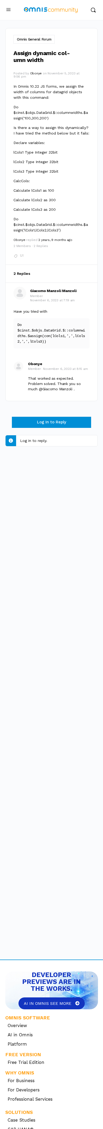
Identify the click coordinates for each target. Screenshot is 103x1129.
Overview (17, 1025)
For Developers (24, 1089)
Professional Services (30, 1099)
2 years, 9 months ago (55, 240)
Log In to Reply (51, 422)
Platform (17, 1044)
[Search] (93, 10)
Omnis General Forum (34, 39)
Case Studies (21, 1120)
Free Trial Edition (26, 1062)
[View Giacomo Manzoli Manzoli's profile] (19, 293)
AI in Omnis (20, 1034)
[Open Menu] (8, 10)
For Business (21, 1080)
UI (22, 255)
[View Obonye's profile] (18, 366)
